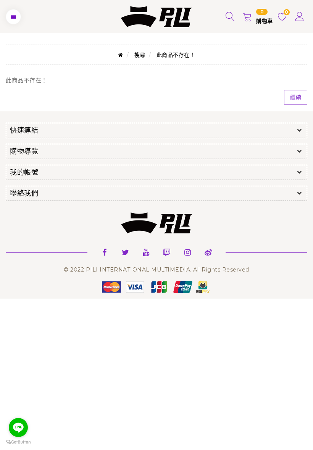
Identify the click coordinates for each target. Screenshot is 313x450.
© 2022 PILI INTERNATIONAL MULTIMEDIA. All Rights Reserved (156, 269)
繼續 (295, 97)
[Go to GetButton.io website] (18, 442)
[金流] (156, 286)
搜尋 (139, 54)
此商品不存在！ (175, 54)
